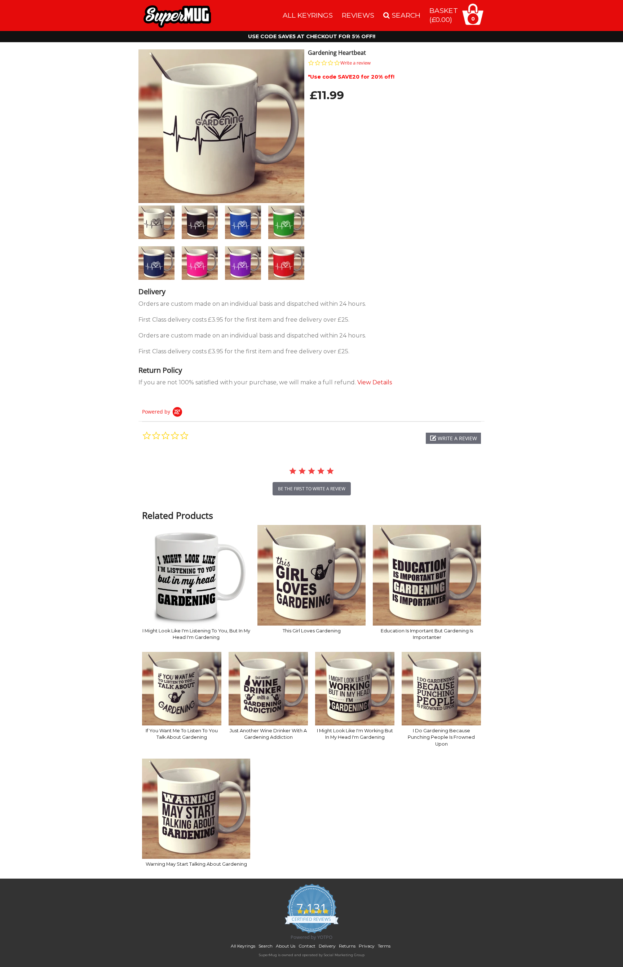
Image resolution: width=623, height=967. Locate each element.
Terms (384, 946)
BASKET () (443, 15)
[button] (453, 438)
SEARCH (405, 15)
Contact (307, 946)
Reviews (358, 15)
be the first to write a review (311, 489)
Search (266, 946)
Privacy (367, 946)
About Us (285, 946)
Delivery (327, 946)
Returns (347, 946)
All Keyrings (308, 15)
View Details (374, 382)
